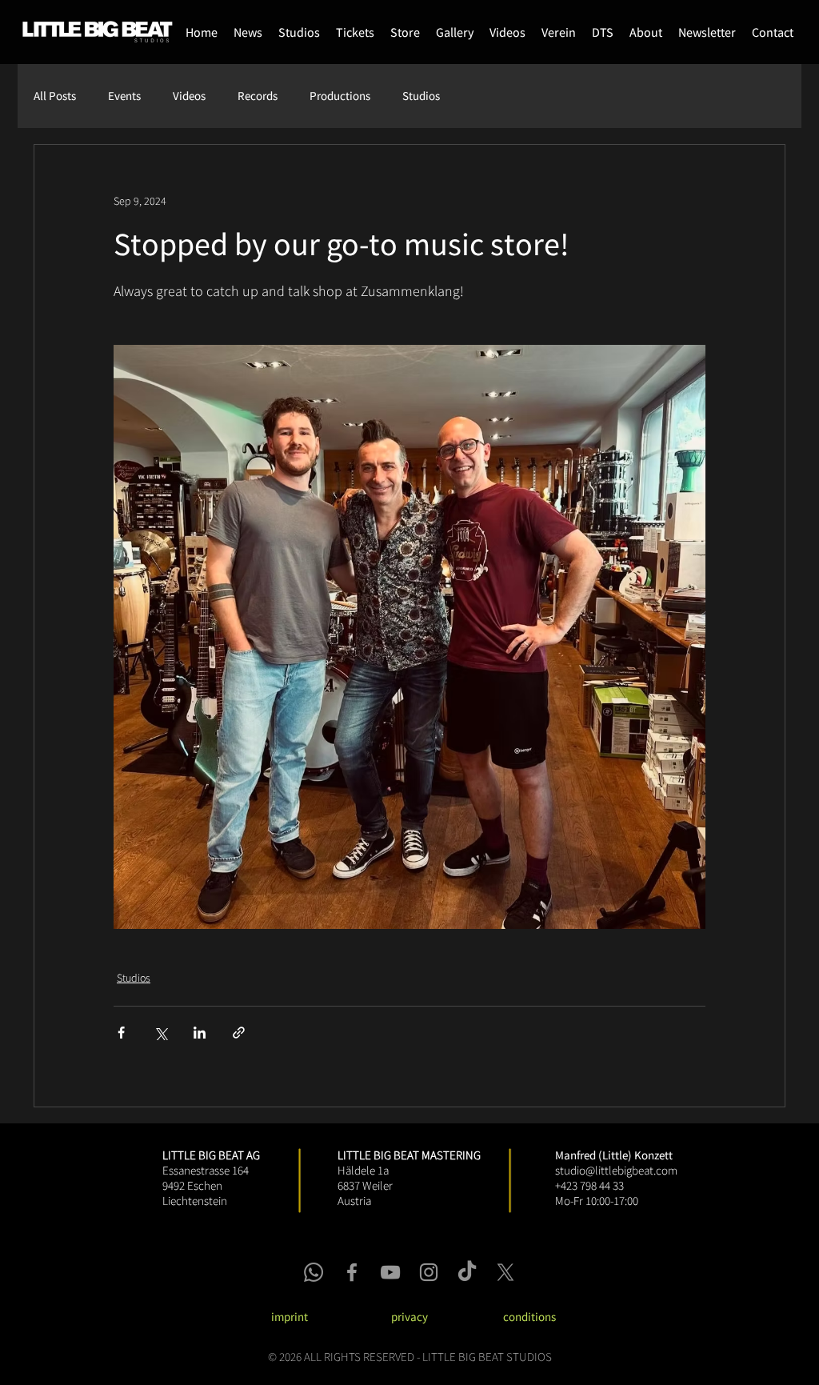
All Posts (55, 96)
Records (258, 96)
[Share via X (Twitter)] (160, 1032)
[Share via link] (238, 1032)
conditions (529, 1316)
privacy (409, 1316)
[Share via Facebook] (121, 1032)
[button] (405, 32)
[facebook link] (352, 1272)
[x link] (505, 1272)
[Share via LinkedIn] (199, 1032)
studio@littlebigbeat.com (616, 1170)
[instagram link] (429, 1272)
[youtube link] (390, 1272)
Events (124, 96)
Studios (421, 96)
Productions (340, 96)
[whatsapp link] (314, 1272)
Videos (189, 96)
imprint (289, 1316)
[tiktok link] (467, 1272)
